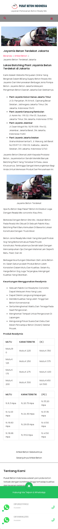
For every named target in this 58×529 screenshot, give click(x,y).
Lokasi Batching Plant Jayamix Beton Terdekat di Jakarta (27, 66)
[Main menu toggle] (51, 18)
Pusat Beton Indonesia (15, 477)
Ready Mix (17, 212)
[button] (5, 18)
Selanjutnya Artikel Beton (29, 458)
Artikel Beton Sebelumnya (29, 452)
